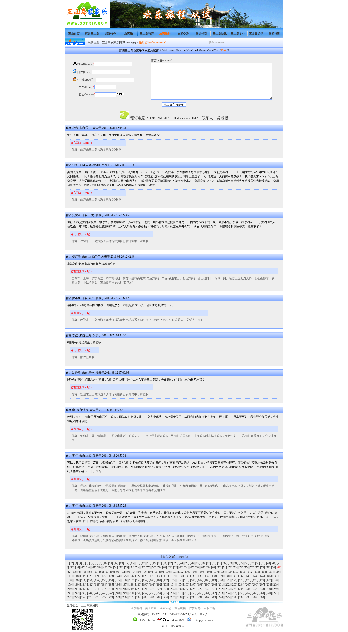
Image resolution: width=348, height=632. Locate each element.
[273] (76, 597)
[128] (145, 576)
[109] (229, 571)
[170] (221, 580)
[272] (70, 597)
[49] (104, 567)
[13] (121, 563)
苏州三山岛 (92, 33)
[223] (159, 588)
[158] (138, 580)
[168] (207, 580)
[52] (121, 567)
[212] (83, 588)
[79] (268, 567)
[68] (208, 567)
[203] (234, 584)
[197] (193, 584)
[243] (83, 593)
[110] (236, 571)
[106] (209, 571)
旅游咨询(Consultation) (152, 42)
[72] (230, 567)
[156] (124, 580)
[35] (241, 563)
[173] (241, 580)
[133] (179, 576)
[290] (193, 597)
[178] (275, 580)
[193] (166, 584)
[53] (126, 567)
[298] (248, 597)
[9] (100, 563)
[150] (83, 580)
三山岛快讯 (220, 33)
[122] (104, 576)
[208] (269, 584)
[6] (88, 563)
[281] (131, 597)
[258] (186, 593)
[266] (241, 593)
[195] (179, 584)
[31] (219, 563)
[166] (193, 580)
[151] (90, 580)
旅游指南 (201, 33)
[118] (76, 576)
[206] (255, 584)
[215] (104, 588)
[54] (131, 567)
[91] (118, 571)
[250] (131, 593)
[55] (137, 567)
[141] (234, 576)
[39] (263, 563)
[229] (200, 588)
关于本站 (150, 608)
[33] (230, 563)
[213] (90, 588)
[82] (69, 571)
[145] (262, 576)
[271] (275, 593)
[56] (142, 567)
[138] (214, 576)
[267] (248, 593)
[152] (97, 580)
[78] (262, 567)
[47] (93, 567)
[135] (193, 576)
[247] (111, 593)
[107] (216, 571)
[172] (234, 580)
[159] (145, 580)
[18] (148, 563)
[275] (90, 597)
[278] (111, 597)
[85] (85, 571)
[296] (234, 597)
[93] (128, 571)
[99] (161, 571)
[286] (166, 597)
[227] (186, 588)
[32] (225, 563)
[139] (221, 576)
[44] (77, 567)
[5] (84, 563)
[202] (227, 584)
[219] (131, 588)
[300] (262, 597)
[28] (203, 563)
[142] (241, 576)
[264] (227, 593)
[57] (148, 567)
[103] (188, 571)
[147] (275, 576)
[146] (269, 576)
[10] (105, 563)
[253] (152, 593)
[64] (186, 567)
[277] (104, 597)
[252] (145, 593)
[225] (173, 588)
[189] (138, 584)
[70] (219, 567)
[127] (138, 576)
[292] (207, 597)
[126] (131, 576)
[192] (159, 584)
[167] (200, 580)
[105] (202, 571)
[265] (234, 593)
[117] (70, 576)
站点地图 (136, 608)
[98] (156, 571)
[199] (207, 584)
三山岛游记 (256, 33)
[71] (224, 567)
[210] (70, 588)
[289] (186, 597)
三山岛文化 (238, 33)
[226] (179, 588)
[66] (197, 567)
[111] (243, 571)
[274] (83, 597)
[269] (262, 593)
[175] (255, 580)
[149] (76, 580)
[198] (200, 584)
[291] (200, 597)
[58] (153, 567)
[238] (262, 588)
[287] (173, 597)
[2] (72, 563)
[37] (252, 563)
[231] (214, 588)
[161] (159, 580)
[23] (176, 563)
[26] (192, 563)
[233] (227, 588)
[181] (83, 584)
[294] (221, 597)
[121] (97, 576)
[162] (166, 580)
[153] (104, 580)
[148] (70, 580)
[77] (257, 567)
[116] (277, 571)
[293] (214, 597)
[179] (70, 584)
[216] (111, 588)
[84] (79, 571)
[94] (134, 571)
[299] (255, 597)
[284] (152, 597)
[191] (152, 584)
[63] (180, 567)
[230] (207, 588)
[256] (173, 593)
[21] (165, 563)
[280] (124, 597)
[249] (124, 593)
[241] (70, 593)
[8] (96, 563)
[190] (145, 584)
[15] (132, 563)
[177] (269, 580)
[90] (112, 571)
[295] (227, 597)
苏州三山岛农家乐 (172, 626)
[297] (241, 597)
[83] (74, 571)
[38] (257, 563)
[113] (257, 571)
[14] (127, 563)
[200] (214, 584)
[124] (118, 576)
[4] (80, 563)
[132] (173, 576)
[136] (200, 576)
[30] (214, 563)
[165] (186, 580)
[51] (115, 567)
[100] (168, 571)
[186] (118, 584)
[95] (139, 571)
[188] (131, 584)
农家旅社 (165, 33)
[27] (197, 563)
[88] (101, 571)
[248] (118, 593)
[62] (175, 567)
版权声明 (209, 608)
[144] (255, 576)
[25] (186, 563)
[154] (111, 580)
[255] (166, 593)
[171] (227, 580)
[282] (138, 597)
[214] (97, 588)
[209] (275, 584)
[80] (273, 567)
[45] (82, 567)
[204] (241, 584)
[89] (107, 571)
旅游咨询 (274, 33)
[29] (208, 563)
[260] (200, 593)
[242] (76, 593)
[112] (250, 571)
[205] (248, 584)
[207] (262, 584)
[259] (193, 593)
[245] (97, 593)
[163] (173, 580)
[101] (174, 571)
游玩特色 (110, 33)
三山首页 (74, 33)
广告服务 (195, 608)
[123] (111, 576)
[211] (76, 588)
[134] (186, 576)
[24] (181, 563)
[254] (159, 593)
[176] (262, 580)
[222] (152, 588)
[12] (116, 563)
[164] (179, 580)
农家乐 (128, 33)
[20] (159, 563)
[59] (159, 567)
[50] (110, 567)
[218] (124, 588)
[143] (248, 576)
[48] (99, 567)
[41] (274, 563)
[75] (246, 567)
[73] (235, 567)
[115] (271, 571)
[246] (104, 593)
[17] (143, 563)
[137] (207, 576)
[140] (227, 576)
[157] (131, 580)
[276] (97, 597)
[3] (76, 563)
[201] (221, 584)
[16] (137, 563)
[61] (170, 567)
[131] (166, 576)
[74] (240, 567)
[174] (248, 580)
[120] (90, 576)
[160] (152, 580)
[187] (124, 584)
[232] (221, 588)
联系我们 (165, 608)
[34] (235, 563)
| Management (217, 42)
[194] (173, 584)
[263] (221, 593)
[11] (110, 563)
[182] (90, 584)
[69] (213, 567)
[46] (88, 567)
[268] (255, 593)
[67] (202, 567)
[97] (150, 571)
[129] (152, 576)
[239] (269, 588)
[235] (241, 588)
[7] (92, 563)
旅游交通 (183, 33)
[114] (264, 571)
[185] (111, 584)
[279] (118, 597)
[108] (222, 571)
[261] (207, 593)
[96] (145, 571)
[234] (234, 588)
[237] (255, 588)
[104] (195, 571)
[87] (96, 571)
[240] (275, 588)
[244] (90, 593)
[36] (246, 563)
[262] (214, 593)
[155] (118, 580)
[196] (186, 584)
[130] (159, 576)
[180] (76, 584)
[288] (179, 597)
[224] (166, 588)
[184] (104, 584)
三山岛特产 (147, 33)
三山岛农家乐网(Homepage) (119, 42)
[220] (138, 588)
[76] (251, 567)
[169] (214, 580)
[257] (179, 593)
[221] (145, 588)
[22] (170, 563)
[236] (248, 588)
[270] (269, 593)
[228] (193, 588)
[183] (97, 584)
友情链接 (180, 608)
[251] (138, 593)
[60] (164, 567)
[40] (268, 563)
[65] (191, 567)
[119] (83, 576)
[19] (154, 563)
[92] (123, 571)
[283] (145, 597)
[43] (72, 567)
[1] (68, 563)
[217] (118, 588)
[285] (159, 597)
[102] (181, 571)
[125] (124, 576)
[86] (90, 571)
